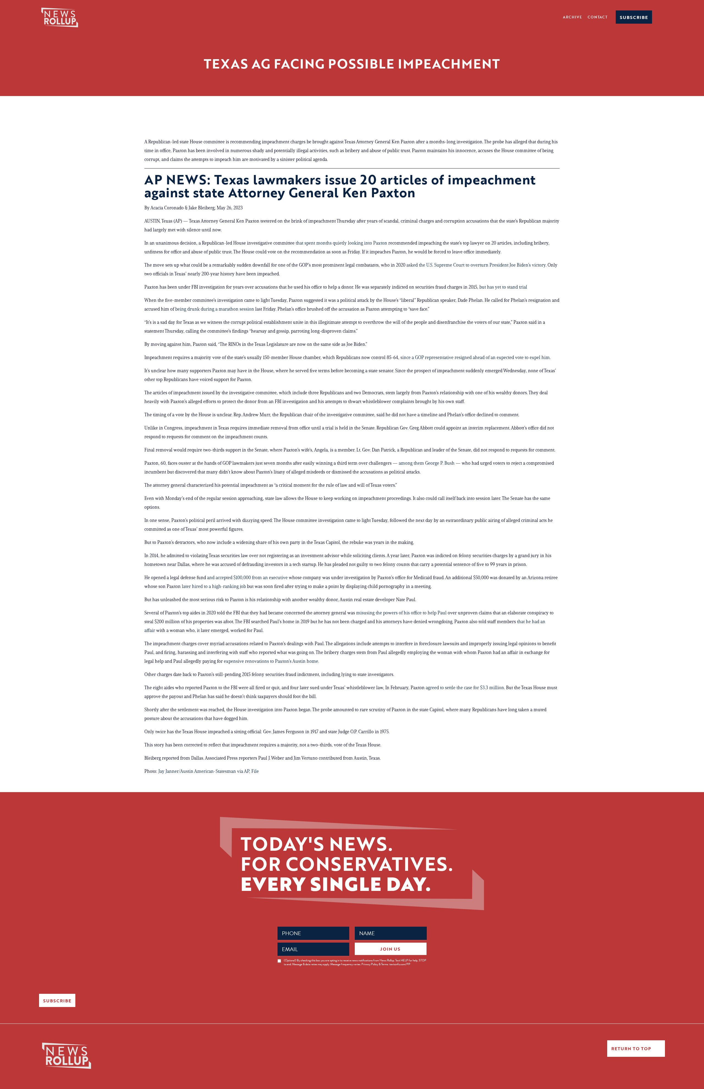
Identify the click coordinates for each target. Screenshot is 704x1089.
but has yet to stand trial (503, 287)
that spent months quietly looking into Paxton (341, 243)
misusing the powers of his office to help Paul (401, 612)
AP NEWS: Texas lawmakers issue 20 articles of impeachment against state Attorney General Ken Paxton (340, 186)
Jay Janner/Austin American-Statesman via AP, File (208, 771)
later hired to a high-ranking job (214, 586)
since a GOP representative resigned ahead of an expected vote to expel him (475, 357)
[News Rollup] (59, 17)
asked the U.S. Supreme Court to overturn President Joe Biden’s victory (476, 265)
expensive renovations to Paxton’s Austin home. (271, 661)
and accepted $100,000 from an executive (247, 577)
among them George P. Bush (427, 463)
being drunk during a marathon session (214, 309)
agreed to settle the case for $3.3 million (465, 687)
